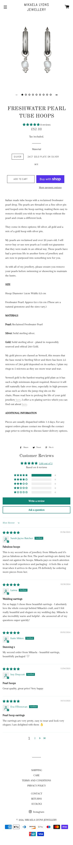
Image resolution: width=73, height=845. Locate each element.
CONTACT (36, 793)
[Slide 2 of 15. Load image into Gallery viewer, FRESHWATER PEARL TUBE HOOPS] (26, 94)
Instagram (38, 811)
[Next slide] (56, 95)
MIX (36, 164)
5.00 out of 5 (45, 463)
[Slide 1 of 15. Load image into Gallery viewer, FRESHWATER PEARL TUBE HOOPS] (22, 94)
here (18, 399)
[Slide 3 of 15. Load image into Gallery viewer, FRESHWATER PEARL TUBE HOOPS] (29, 94)
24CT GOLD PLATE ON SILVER (43, 156)
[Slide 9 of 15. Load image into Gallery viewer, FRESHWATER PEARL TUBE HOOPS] (50, 94)
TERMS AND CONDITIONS (36, 780)
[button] (31, 124)
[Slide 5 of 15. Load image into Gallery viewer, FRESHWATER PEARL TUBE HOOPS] (36, 94)
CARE (36, 775)
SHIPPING (36, 770)
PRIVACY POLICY (36, 785)
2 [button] (34, 738)
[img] (11, 532)
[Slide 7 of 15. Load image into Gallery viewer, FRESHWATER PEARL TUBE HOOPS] (43, 94)
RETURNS (36, 798)
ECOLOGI (37, 803)
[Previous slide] (17, 95)
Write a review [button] (36, 501)
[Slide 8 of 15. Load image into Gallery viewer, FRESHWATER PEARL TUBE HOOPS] (47, 94)
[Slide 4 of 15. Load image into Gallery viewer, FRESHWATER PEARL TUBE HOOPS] (33, 94)
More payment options (50, 187)
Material (36, 149)
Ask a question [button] (37, 509)
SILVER (17, 156)
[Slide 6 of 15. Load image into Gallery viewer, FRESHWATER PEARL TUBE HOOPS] (40, 94)
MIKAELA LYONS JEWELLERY (36, 7)
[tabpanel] (36, 49)
